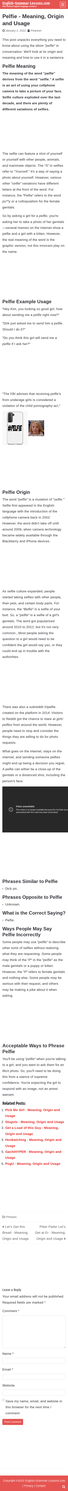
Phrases (11, 1217)
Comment (10, 1311)
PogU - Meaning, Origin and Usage (32, 1163)
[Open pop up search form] (64, 1487)
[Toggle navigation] (63, 4)
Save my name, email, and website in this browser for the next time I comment (34, 1407)
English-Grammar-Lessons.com (26, 3)
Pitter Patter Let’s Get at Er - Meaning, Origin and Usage (50, 1232)
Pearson (36, 30)
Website (8, 1385)
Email (7, 1369)
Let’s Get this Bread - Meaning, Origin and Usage (15, 1232)
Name (8, 1353)
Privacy (28, 1485)
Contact (41, 1485)
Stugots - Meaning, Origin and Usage (34, 1122)
